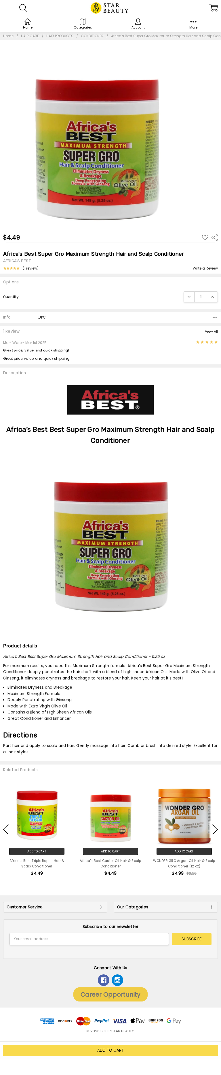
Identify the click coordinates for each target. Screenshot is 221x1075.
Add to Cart (36, 851)
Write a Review (205, 268)
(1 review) (31, 268)
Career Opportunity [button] (110, 994)
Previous (6, 829)
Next (215, 829)
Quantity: (11, 296)
